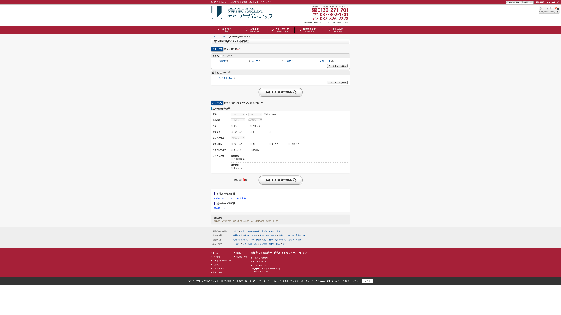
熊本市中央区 (225, 78)
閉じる (367, 281)
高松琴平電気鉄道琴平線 (243, 240)
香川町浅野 (238, 235)
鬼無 (256, 244)
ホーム (215, 253)
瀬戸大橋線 (268, 240)
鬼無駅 (268, 221)
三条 (244, 244)
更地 (235, 126)
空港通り (237, 244)
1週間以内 (295, 144)
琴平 (284, 244)
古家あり (256, 126)
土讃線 (298, 240)
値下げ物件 (271, 114)
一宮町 (274, 235)
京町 (288, 235)
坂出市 (255, 61)
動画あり (257, 150)
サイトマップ (218, 268)
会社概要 (216, 257)
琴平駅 (275, 221)
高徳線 (291, 240)
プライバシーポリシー (222, 261)
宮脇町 (255, 235)
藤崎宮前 (263, 244)
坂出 (250, 244)
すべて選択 (227, 56)
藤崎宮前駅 (237, 221)
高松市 (222, 61)
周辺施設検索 (241, 257)
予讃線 (259, 240)
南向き (238, 168)
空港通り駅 (226, 221)
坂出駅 (217, 221)
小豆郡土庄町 (324, 61)
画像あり (237, 150)
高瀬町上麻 (300, 235)
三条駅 (246, 221)
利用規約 (216, 265)
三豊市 (288, 61)
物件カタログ (218, 272)
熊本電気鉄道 (280, 240)
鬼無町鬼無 (264, 235)
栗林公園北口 (274, 244)
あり (255, 132)
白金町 (281, 235)
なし (274, 132)
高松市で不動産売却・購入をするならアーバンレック (279, 252)
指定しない (238, 132)
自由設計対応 (240, 159)
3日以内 (275, 144)
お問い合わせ (241, 253)
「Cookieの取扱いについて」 (329, 281)
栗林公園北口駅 (257, 221)
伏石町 (247, 235)
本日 (255, 144)
